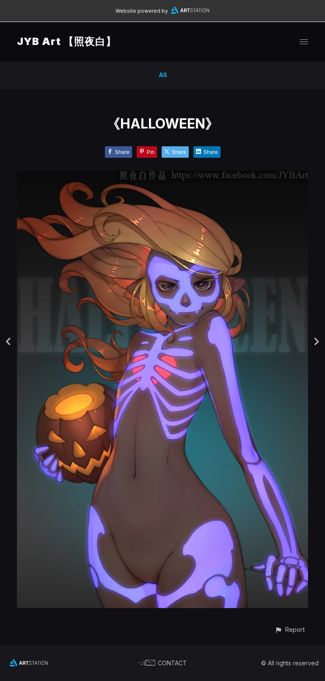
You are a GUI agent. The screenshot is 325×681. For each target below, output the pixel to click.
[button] (289, 629)
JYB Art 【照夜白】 (66, 41)
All (163, 74)
